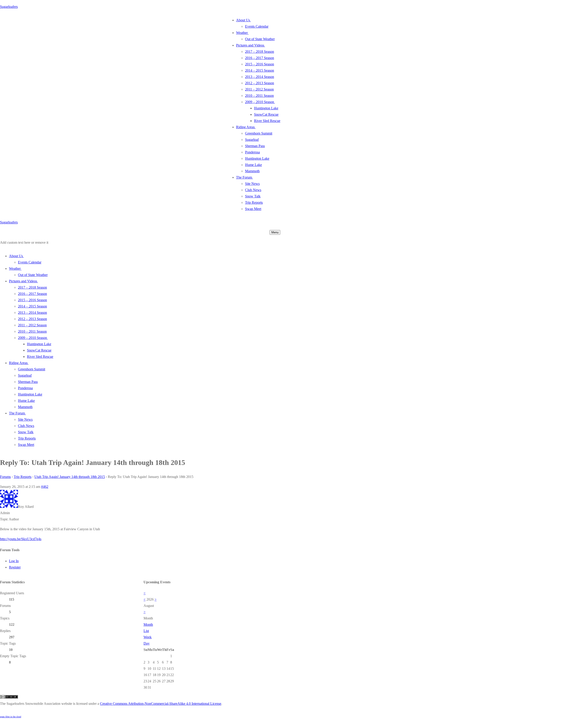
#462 (44, 487)
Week (148, 637)
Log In (14, 561)
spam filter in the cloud (10, 716)
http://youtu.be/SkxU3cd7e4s (20, 539)
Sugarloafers (9, 7)
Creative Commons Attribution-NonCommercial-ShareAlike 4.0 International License (160, 703)
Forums (5, 477)
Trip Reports (22, 477)
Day (147, 643)
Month (148, 624)
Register (15, 567)
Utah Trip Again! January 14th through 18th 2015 (69, 477)
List (146, 631)
